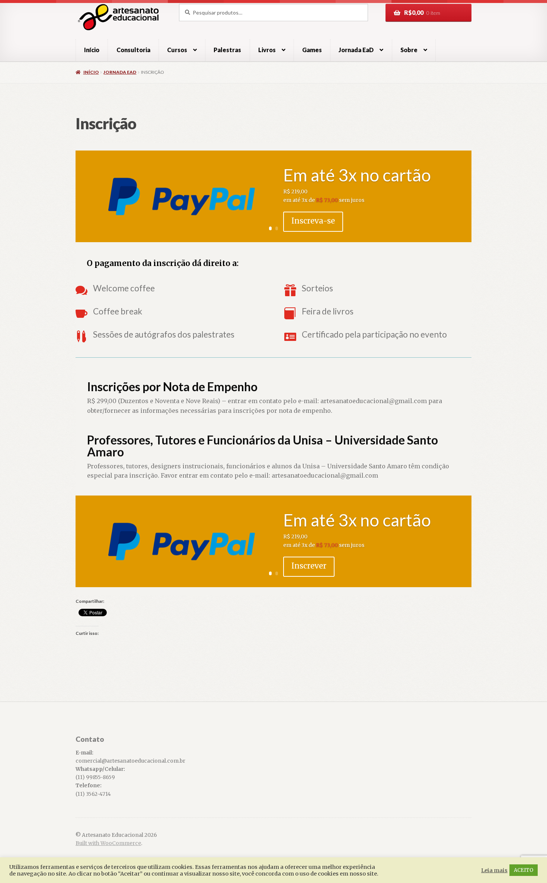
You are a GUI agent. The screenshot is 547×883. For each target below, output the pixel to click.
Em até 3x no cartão (357, 175)
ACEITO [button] (523, 870)
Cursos (177, 49)
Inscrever (308, 565)
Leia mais (494, 870)
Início (91, 49)
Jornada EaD (119, 72)
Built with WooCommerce (108, 843)
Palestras (227, 49)
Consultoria (133, 49)
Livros (267, 49)
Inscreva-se (313, 220)
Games (312, 49)
